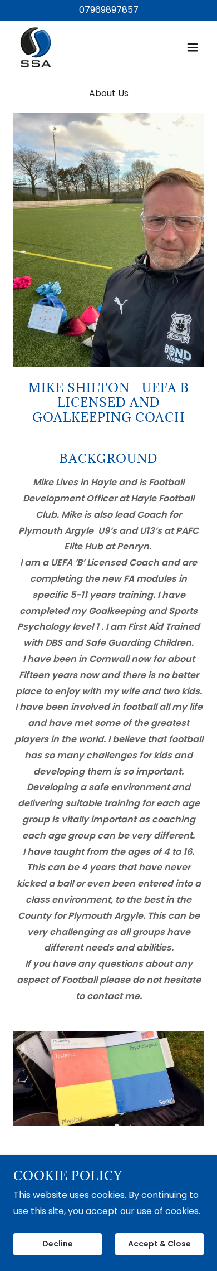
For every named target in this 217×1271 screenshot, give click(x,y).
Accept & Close (159, 1244)
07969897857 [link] (109, 9)
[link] (36, 47)
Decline (57, 1244)
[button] (192, 47)
